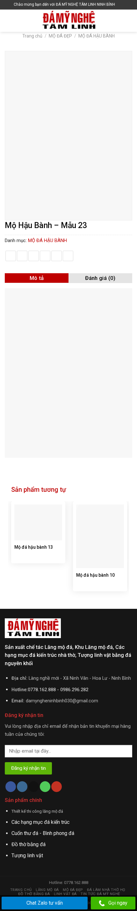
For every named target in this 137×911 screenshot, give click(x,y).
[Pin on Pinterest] (56, 256)
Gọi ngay (117, 903)
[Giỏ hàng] (121, 5)
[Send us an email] (33, 786)
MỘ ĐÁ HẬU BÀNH (96, 35)
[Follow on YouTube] (56, 786)
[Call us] (45, 786)
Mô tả (37, 278)
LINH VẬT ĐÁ (65, 894)
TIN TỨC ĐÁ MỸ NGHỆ (100, 894)
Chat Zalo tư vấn (44, 903)
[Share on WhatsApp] (10, 256)
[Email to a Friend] (45, 256)
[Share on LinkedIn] (68, 256)
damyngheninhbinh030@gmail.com (62, 701)
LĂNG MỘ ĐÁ (47, 890)
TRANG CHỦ (21, 890)
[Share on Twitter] (33, 256)
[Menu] (8, 20)
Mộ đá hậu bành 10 (95, 575)
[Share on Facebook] (22, 256)
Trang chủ (32, 35)
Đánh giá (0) (100, 278)
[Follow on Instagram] (22, 786)
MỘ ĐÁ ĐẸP (60, 35)
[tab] (36, 278)
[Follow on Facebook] (10, 786)
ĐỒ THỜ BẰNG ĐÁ (34, 894)
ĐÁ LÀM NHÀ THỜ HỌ (106, 890)
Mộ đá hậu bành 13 (33, 547)
